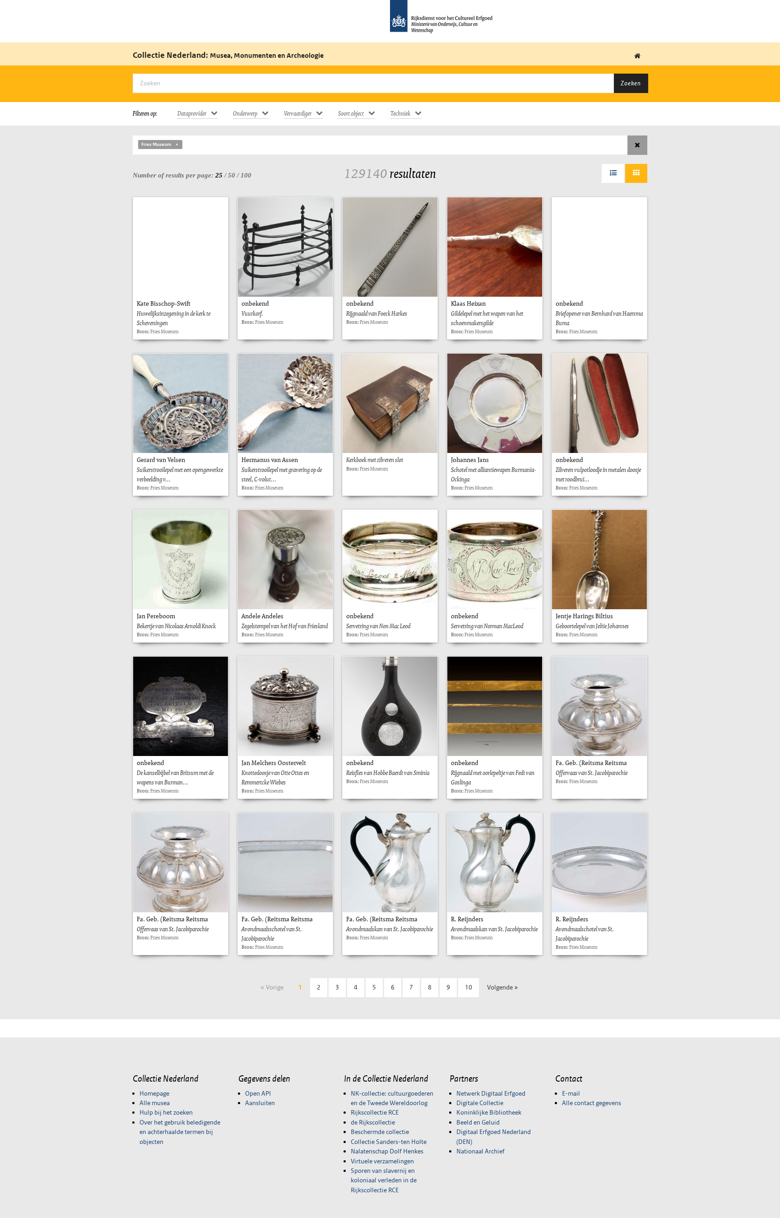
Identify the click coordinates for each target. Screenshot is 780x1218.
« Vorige (271, 987)
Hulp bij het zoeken (166, 1112)
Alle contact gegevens (591, 1103)
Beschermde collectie (380, 1132)
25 (219, 175)
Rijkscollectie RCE (375, 1112)
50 (231, 175)
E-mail (571, 1093)
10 (468, 987)
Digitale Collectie (479, 1103)
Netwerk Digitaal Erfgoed (490, 1093)
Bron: (143, 331)
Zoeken (631, 83)
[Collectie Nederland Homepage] (637, 56)
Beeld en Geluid (478, 1122)
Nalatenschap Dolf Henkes (387, 1151)
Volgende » (502, 987)
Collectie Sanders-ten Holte (389, 1142)
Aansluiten (260, 1103)
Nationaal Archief (480, 1151)
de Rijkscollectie (373, 1122)
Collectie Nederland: (228, 55)
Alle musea (154, 1103)
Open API (258, 1093)
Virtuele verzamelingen (382, 1161)
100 (246, 175)
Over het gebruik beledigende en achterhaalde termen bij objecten (179, 1132)
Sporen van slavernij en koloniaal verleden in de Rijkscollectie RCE (384, 1180)
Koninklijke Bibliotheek (488, 1112)
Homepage (154, 1093)
